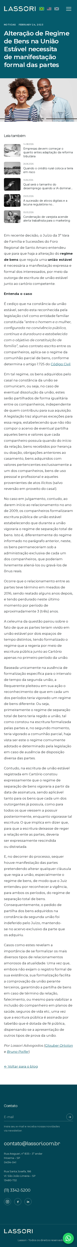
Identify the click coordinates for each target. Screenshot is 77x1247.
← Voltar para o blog (21, 1066)
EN (49, 9)
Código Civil (60, 364)
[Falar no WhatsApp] (68, 1238)
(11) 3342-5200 (17, 1190)
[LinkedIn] (28, 1201)
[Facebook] (17, 1201)
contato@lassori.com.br (32, 1144)
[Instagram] (7, 1201)
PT (42, 9)
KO (57, 9)
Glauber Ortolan (59, 1046)
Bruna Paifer (18, 1052)
